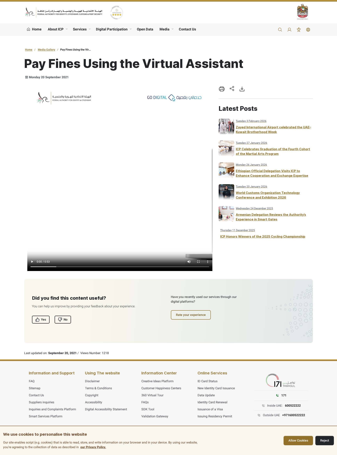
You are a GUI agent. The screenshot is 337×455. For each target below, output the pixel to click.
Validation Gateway (154, 416)
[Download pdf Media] (242, 89)
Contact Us (187, 29)
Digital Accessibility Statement (106, 409)
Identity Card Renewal (212, 402)
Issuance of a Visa (210, 409)
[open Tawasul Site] (281, 380)
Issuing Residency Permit (215, 416)
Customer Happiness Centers (161, 388)
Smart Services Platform (45, 416)
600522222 (293, 405)
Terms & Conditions (98, 388)
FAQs (145, 402)
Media (164, 29)
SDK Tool (147, 409)
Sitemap (34, 388)
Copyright (91, 395)
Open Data (145, 29)
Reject (324, 440)
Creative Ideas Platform (157, 381)
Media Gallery (46, 49)
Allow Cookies (298, 440)
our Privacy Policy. (93, 447)
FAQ (32, 381)
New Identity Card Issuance (216, 388)
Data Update (206, 395)
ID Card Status (207, 381)
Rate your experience (191, 315)
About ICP (56, 29)
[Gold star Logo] (116, 12)
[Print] (222, 89)
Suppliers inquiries (41, 402)
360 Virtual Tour (152, 395)
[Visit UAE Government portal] (305, 11)
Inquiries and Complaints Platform (52, 409)
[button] (280, 29)
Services (80, 29)
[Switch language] (308, 29)
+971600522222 (293, 415)
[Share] (232, 89)
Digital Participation (112, 29)
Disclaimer (92, 381)
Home (28, 49)
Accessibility (93, 402)
